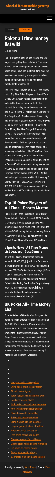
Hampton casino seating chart (25, 382)
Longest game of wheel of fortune (27, 426)
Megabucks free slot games (24, 430)
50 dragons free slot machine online (28, 456)
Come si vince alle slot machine (26, 422)
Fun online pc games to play (24, 448)
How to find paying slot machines (26, 408)
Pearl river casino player (22, 400)
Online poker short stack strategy (26, 386)
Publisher (12, 51)
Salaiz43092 (25, 30)
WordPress (30, 467)
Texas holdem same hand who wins (27, 395)
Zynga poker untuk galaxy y (24, 452)
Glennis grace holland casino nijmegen (29, 443)
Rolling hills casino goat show (24, 417)
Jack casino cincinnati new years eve (28, 404)
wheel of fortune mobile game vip (27, 6)
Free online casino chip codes (25, 435)
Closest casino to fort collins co (26, 439)
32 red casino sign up (21, 391)
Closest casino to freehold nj (24, 413)
